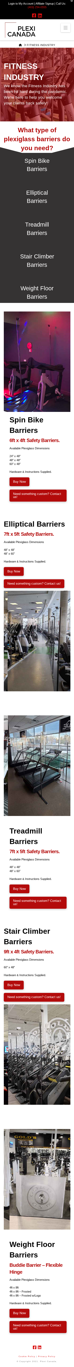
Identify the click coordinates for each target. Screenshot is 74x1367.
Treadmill (37, 224)
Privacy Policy (46, 1356)
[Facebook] (34, 15)
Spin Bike (37, 160)
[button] (65, 27)
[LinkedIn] (40, 15)
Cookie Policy (27, 1356)
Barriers (37, 169)
